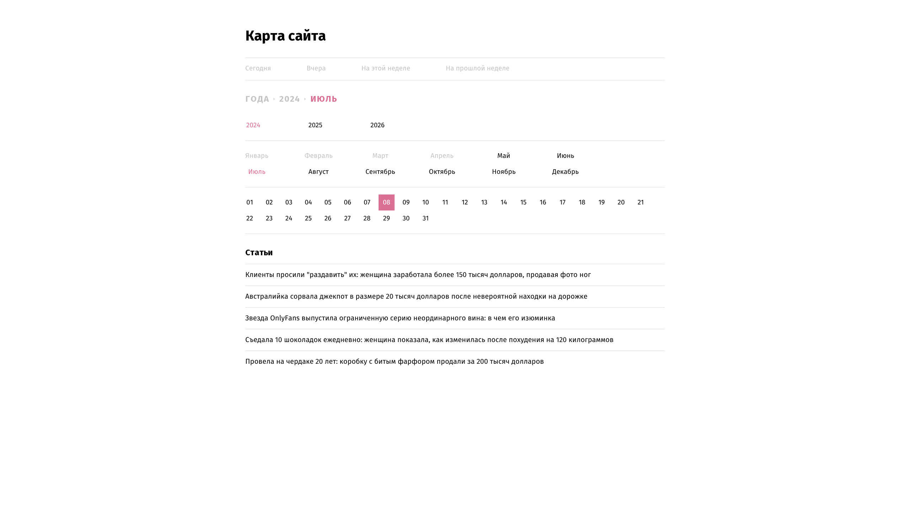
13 (484, 202)
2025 (315, 125)
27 (347, 218)
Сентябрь (380, 172)
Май (503, 156)
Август (319, 172)
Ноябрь (504, 172)
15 (523, 202)
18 (582, 202)
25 (308, 218)
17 (563, 202)
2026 (377, 125)
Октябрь (442, 172)
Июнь (565, 156)
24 (289, 218)
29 (386, 218)
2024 (290, 99)
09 (406, 202)
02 (269, 202)
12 (465, 202)
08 (386, 202)
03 (288, 202)
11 (445, 202)
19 (601, 202)
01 (249, 202)
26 (328, 218)
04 (308, 202)
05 (327, 202)
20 (621, 202)
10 (425, 202)
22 (249, 218)
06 (347, 202)
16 (543, 202)
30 (406, 218)
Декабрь (565, 172)
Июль (324, 99)
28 (367, 218)
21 (641, 202)
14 (503, 202)
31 (426, 218)
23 (269, 218)
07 (367, 202)
